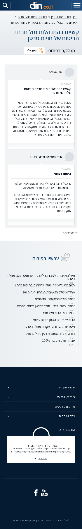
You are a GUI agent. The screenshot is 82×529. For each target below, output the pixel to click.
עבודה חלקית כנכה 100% (58, 340)
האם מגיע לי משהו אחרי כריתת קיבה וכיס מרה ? (45, 285)
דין (75, 16)
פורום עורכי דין (61, 16)
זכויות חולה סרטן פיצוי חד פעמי (55, 299)
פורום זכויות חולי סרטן (32, 16)
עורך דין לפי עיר (66, 397)
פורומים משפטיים (65, 406)
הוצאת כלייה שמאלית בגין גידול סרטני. (50, 333)
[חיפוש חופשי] (5, 5)
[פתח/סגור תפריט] (77, 5)
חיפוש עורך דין (66, 387)
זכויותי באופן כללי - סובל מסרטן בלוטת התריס (46, 306)
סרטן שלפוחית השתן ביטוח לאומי (54, 320)
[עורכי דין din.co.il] (41, 5)
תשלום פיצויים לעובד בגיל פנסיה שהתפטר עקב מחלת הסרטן (41, 277)
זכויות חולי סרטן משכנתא (59, 313)
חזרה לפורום (70, 233)
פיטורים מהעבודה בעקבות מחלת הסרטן (49, 326)
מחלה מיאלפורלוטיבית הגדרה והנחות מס (49, 292)
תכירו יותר (42, 458)
